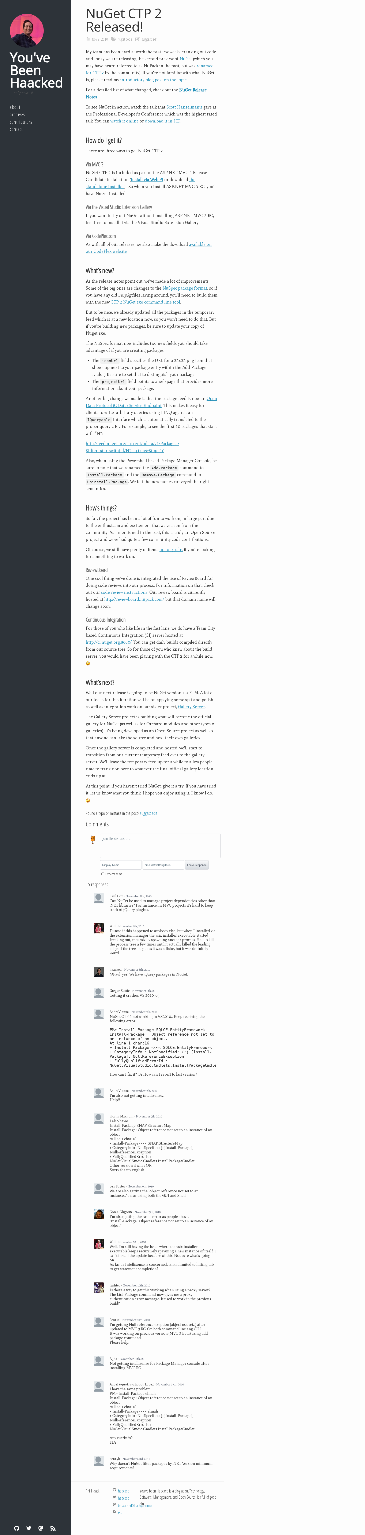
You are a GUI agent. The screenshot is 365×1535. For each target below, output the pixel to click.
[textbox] (160, 846)
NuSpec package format (184, 288)
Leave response (197, 865)
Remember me (113, 874)
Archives (17, 114)
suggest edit (149, 39)
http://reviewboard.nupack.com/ (134, 599)
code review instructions (124, 592)
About (15, 107)
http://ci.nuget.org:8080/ (109, 642)
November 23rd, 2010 (136, 1459)
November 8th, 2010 (138, 896)
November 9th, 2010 (145, 991)
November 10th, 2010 (132, 1242)
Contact (16, 129)
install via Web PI (147, 179)
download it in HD (162, 121)
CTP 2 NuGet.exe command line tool (145, 302)
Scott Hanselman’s (184, 107)
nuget (121, 39)
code (129, 39)
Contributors (21, 121)
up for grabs (171, 549)
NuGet (186, 59)
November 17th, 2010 (170, 1384)
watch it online (124, 121)
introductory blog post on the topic (153, 79)
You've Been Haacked (36, 69)
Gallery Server (191, 706)
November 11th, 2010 (133, 1359)
